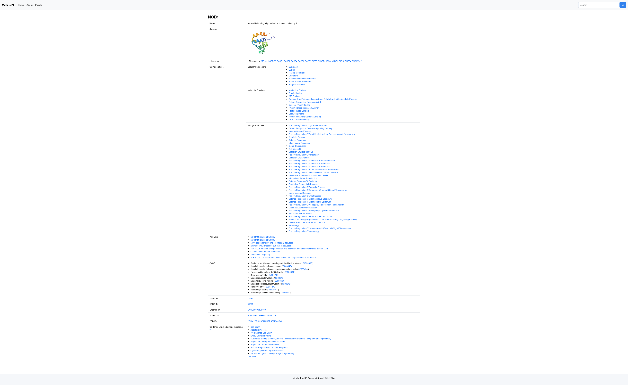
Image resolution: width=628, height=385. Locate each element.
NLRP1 (335, 61)
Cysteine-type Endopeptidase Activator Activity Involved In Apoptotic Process (323, 99)
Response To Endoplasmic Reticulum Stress (308, 175)
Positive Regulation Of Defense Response (269, 347)
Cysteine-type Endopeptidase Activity (267, 350)
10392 (250, 298)
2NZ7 (267, 321)
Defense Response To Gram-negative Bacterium (310, 198)
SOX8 (354, 61)
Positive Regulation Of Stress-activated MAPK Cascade (313, 172)
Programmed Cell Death (261, 332)
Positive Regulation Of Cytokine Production (308, 125)
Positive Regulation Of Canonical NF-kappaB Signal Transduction (318, 189)
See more (252, 356)
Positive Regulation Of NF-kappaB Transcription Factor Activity (316, 204)
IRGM (328, 61)
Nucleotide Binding (297, 90)
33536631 (289, 271)
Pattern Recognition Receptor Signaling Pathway (310, 128)
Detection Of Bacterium (299, 157)
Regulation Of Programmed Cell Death (268, 341)
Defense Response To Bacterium (303, 181)
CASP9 (308, 61)
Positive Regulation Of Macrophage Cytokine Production (314, 210)
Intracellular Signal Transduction (303, 178)
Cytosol (292, 69)
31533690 (307, 263)
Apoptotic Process (297, 137)
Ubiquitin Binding (296, 113)
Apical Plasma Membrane (300, 81)
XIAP (359, 61)
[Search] (622, 5)
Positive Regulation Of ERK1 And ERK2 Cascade (310, 216)
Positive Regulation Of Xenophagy (304, 231)
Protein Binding (295, 93)
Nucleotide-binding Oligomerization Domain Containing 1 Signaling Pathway (323, 219)
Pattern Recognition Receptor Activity (305, 101)
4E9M (273, 321)
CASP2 (287, 61)
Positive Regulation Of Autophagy (304, 154)
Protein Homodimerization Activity (304, 107)
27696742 (273, 274)
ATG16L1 (265, 61)
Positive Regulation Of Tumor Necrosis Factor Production (314, 169)
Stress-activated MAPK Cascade (303, 207)
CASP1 (280, 61)
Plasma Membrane (297, 72)
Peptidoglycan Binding (299, 110)
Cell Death (255, 326)
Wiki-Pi (8, 5)
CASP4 (294, 61)
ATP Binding (294, 96)
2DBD (256, 321)
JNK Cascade (295, 148)
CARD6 (272, 61)
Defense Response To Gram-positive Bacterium (310, 201)
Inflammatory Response (299, 142)
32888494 (287, 266)
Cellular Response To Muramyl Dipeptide (307, 222)
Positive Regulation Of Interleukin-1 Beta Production (312, 160)
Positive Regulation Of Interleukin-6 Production (309, 163)
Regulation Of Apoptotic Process (303, 184)
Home (21, 4)
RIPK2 (341, 61)
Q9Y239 (272, 315)
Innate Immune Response (300, 192)
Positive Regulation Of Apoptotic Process (307, 187)
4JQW (279, 321)
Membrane (293, 75)
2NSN (262, 321)
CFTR (314, 61)
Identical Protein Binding (299, 104)
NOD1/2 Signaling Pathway (263, 236)
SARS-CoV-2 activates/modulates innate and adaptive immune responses (283, 257)
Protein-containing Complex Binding (305, 116)
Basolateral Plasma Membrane (302, 78)
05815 (250, 304)
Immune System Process (300, 131)
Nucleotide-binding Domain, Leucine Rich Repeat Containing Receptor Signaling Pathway (291, 338)
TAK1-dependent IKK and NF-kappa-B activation (272, 242)
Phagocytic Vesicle (297, 84)
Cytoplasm (293, 66)
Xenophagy (294, 225)
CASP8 (301, 61)
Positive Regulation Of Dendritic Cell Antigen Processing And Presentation (322, 134)
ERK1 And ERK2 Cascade (300, 213)
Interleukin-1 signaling (260, 254)
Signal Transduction (297, 145)
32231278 (270, 286)
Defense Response (297, 140)
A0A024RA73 (254, 315)
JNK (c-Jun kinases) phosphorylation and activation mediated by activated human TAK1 (289, 248)
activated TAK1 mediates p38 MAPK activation (271, 245)
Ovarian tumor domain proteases (265, 251)
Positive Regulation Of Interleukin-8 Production (309, 166)
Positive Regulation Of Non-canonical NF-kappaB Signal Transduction (320, 228)
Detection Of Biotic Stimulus (301, 151)
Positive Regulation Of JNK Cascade (305, 195)
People (38, 4)
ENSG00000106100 (257, 309)
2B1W (250, 321)
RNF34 (348, 61)
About (29, 4)
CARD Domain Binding (299, 119)
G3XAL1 (264, 315)
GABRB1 (322, 61)
